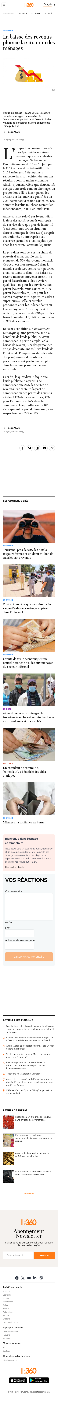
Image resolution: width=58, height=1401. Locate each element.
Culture (6, 1305)
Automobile (7, 1312)
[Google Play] (39, 1380)
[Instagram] (41, 1278)
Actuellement (8, 13)
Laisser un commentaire (29, 956)
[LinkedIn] (35, 1278)
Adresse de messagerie (20, 940)
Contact (6, 1351)
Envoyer (44, 1255)
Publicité (6, 1335)
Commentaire (13, 891)
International (8, 1302)
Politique (23, 14)
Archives (6, 1338)
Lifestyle (6, 1319)
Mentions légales (10, 1360)
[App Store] (18, 1380)
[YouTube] (29, 1278)
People (6, 1315)
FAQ (4, 1348)
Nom (8, 927)
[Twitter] (23, 1278)
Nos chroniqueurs (10, 1322)
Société (48, 14)
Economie (36, 14)
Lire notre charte (14, 867)
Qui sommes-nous (10, 1331)
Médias (6, 1309)
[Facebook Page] (17, 1278)
